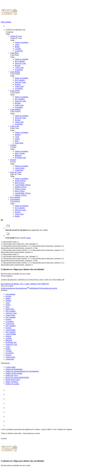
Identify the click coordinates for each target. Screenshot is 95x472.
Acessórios (19, 51)
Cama (17, 44)
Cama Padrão (15, 72)
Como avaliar (10, 367)
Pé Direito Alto (20, 158)
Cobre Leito (19, 68)
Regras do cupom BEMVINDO (17, 377)
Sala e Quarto (20, 153)
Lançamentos (15, 199)
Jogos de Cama (20, 63)
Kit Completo (20, 61)
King (17, 141)
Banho (17, 47)
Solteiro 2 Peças (21, 195)
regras (28, 238)
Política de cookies (12, 384)
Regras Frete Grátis (13, 380)
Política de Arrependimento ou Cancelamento (22, 371)
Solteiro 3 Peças (21, 187)
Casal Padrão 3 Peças (22, 193)
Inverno (18, 65)
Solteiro (18, 135)
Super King (19, 143)
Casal (17, 137)
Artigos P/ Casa (16, 36)
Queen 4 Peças (20, 181)
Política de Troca (12, 375)
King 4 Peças (20, 183)
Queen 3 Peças (20, 189)
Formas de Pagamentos (14, 369)
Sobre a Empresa (12, 382)
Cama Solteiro (15, 109)
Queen (17, 139)
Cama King (14, 53)
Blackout (18, 155)
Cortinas (13, 145)
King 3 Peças (20, 191)
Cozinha (18, 49)
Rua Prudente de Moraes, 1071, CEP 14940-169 (25, 284)
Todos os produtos (21, 42)
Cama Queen (15, 91)
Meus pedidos (6, 22)
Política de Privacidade (14, 373)
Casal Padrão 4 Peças (22, 185)
